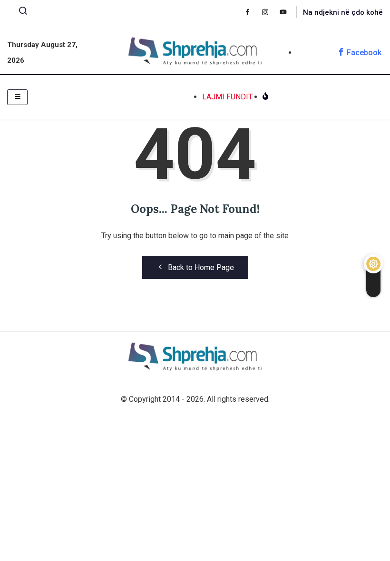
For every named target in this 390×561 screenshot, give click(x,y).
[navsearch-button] (19, 13)
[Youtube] (288, 12)
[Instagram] (270, 12)
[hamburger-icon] (17, 97)
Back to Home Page (201, 267)
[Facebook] (252, 12)
